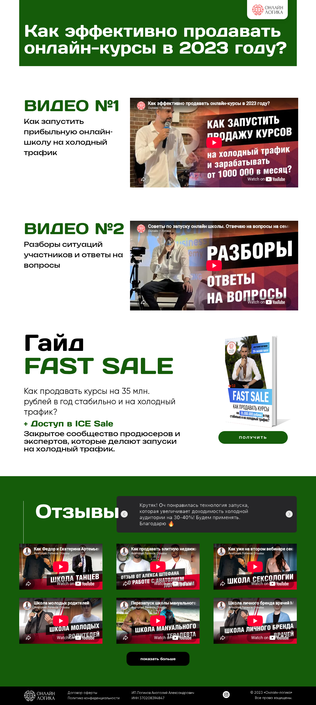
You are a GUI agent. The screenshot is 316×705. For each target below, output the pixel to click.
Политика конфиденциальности (94, 698)
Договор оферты (82, 693)
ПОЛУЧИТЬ (253, 437)
